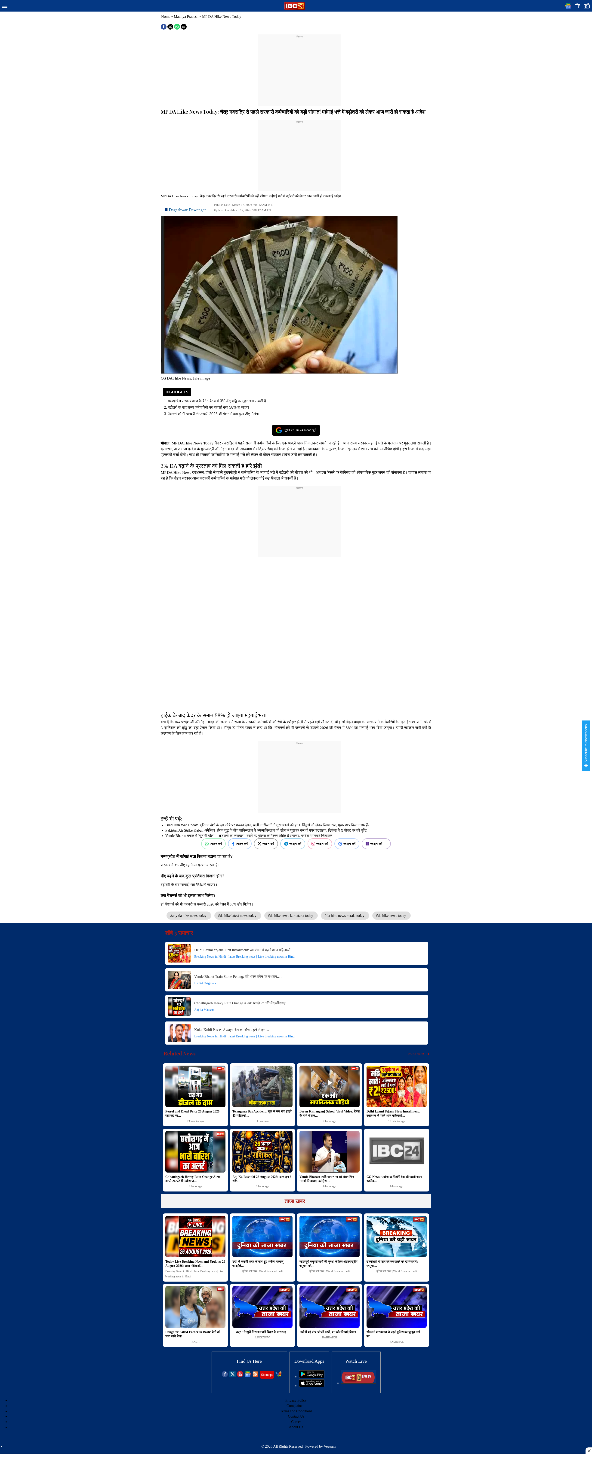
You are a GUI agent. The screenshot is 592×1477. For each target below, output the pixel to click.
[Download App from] (311, 1377)
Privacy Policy (296, 1400)
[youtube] (240, 1376)
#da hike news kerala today (345, 916)
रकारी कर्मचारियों (259, 443)
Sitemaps (267, 1375)
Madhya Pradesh (186, 16)
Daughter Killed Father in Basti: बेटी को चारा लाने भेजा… (192, 1334)
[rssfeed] (255, 1376)
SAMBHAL (397, 1341)
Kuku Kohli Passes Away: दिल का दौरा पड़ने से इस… (231, 1030)
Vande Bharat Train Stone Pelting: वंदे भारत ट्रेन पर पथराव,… (238, 977)
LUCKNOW (262, 1337)
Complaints (295, 1406)
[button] (4, 6)
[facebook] (225, 1376)
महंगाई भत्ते (375, 443)
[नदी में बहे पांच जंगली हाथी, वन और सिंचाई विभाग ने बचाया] (329, 1307)
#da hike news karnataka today (291, 916)
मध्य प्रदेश (188, 449)
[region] (299, 67)
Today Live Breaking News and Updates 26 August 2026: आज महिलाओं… (195, 1263)
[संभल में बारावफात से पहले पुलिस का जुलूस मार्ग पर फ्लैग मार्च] (397, 1307)
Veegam (330, 1446)
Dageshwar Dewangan (188, 209)
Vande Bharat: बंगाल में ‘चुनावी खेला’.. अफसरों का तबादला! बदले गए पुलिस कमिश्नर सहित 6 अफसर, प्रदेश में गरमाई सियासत (248, 836)
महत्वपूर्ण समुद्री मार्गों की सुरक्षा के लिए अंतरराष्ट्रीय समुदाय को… (328, 1263)
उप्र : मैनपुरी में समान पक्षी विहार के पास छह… (262, 1332)
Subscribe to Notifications (586, 743)
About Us (296, 1427)
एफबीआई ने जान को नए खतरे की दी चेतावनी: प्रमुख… (392, 1263)
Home (165, 16)
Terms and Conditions (296, 1411)
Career (296, 1422)
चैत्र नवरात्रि (223, 443)
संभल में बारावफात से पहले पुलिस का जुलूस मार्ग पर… (393, 1334)
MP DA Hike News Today (192, 443)
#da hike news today (391, 916)
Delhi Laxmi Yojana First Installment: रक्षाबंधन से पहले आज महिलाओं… (244, 950)
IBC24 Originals (205, 983)
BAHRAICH (329, 1337)
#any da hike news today (188, 916)
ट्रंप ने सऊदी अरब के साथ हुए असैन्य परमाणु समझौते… (258, 1263)
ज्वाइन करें (216, 843)
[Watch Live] (358, 1383)
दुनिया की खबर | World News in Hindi (262, 1271)
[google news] (248, 1376)
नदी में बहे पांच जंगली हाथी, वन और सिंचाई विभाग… (329, 1332)
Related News (180, 1053)
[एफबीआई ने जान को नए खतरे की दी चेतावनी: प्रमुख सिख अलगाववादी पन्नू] (397, 1236)
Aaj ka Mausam (204, 1010)
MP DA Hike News (176, 472)
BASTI (195, 1341)
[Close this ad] (589, 1450)
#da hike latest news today (237, 916)
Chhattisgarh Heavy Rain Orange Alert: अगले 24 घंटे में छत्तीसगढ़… (241, 1003)
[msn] (278, 1376)
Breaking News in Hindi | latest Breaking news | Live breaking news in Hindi (244, 956)
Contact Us (296, 1416)
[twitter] (232, 1376)
